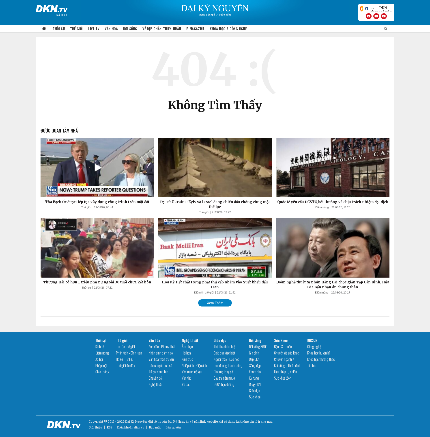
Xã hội (99, 359)
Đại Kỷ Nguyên (178, 422)
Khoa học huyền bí (318, 353)
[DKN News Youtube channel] (369, 16)
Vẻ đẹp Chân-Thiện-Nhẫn (161, 28)
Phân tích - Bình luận (129, 353)
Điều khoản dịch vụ (130, 427)
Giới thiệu (95, 427)
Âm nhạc (187, 346)
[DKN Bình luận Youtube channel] (376, 16)
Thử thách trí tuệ (224, 346)
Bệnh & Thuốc (283, 346)
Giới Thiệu (61, 14)
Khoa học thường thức (321, 359)
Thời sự (59, 28)
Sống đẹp (255, 365)
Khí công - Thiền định (287, 365)
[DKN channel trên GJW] (381, 8)
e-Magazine (195, 28)
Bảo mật (155, 427)
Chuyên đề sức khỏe (286, 353)
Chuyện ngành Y (284, 359)
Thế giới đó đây (125, 365)
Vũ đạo (186, 384)
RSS (109, 427)
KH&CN (312, 340)
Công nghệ (314, 346)
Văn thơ (186, 378)
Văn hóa (111, 28)
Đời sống (130, 28)
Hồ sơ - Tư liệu (124, 359)
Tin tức (311, 365)
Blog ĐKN (255, 384)
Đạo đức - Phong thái (162, 346)
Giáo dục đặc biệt (224, 353)
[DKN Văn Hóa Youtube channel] (384, 16)
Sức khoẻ (254, 397)
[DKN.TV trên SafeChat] (361, 8)
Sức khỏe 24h (282, 378)
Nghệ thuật (156, 384)
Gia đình (254, 353)
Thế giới (76, 28)
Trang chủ (44, 29)
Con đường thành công (228, 365)
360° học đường (224, 384)
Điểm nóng (322, 207)
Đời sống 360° (258, 346)
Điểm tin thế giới (204, 292)
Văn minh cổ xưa (192, 371)
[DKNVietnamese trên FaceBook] (366, 8)
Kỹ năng (254, 378)
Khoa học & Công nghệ (228, 28)
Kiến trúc (187, 359)
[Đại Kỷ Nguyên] (52, 7)
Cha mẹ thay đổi (224, 371)
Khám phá (255, 371)
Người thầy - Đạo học (226, 359)
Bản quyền (173, 427)
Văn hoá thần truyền (161, 359)
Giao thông (102, 371)
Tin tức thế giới (125, 346)
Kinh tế (99, 346)
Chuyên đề (155, 378)
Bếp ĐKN (254, 359)
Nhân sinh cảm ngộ (161, 353)
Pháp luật (101, 365)
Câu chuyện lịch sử (160, 365)
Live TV (93, 28)
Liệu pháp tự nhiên (285, 371)
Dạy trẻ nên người (224, 378)
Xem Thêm (215, 303)
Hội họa (186, 353)
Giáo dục (220, 340)
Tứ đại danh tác (158, 371)
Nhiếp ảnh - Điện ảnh (194, 365)
